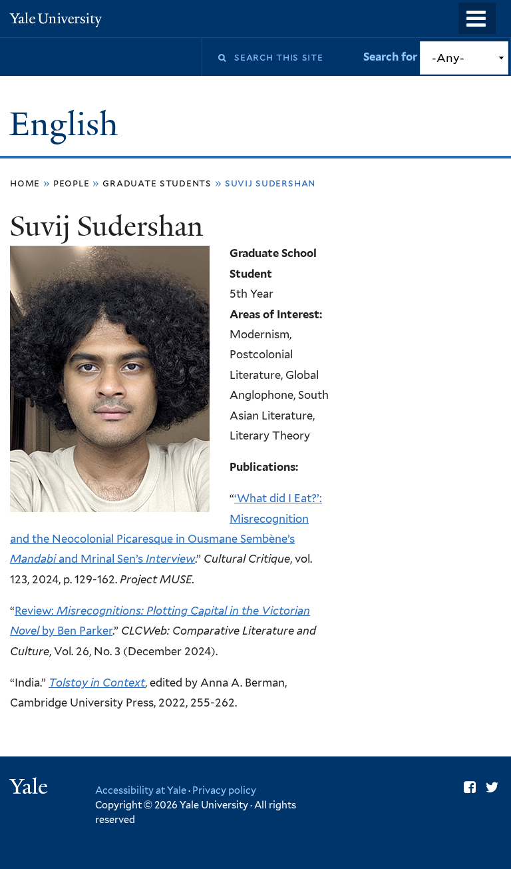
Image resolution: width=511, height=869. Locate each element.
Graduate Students (157, 182)
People (71, 182)
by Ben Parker (77, 630)
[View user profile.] (110, 502)
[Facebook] (470, 787)
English (67, 124)
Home (25, 182)
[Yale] (30, 788)
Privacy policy (224, 790)
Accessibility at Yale (140, 790)
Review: (36, 610)
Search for (391, 56)
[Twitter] (492, 787)
